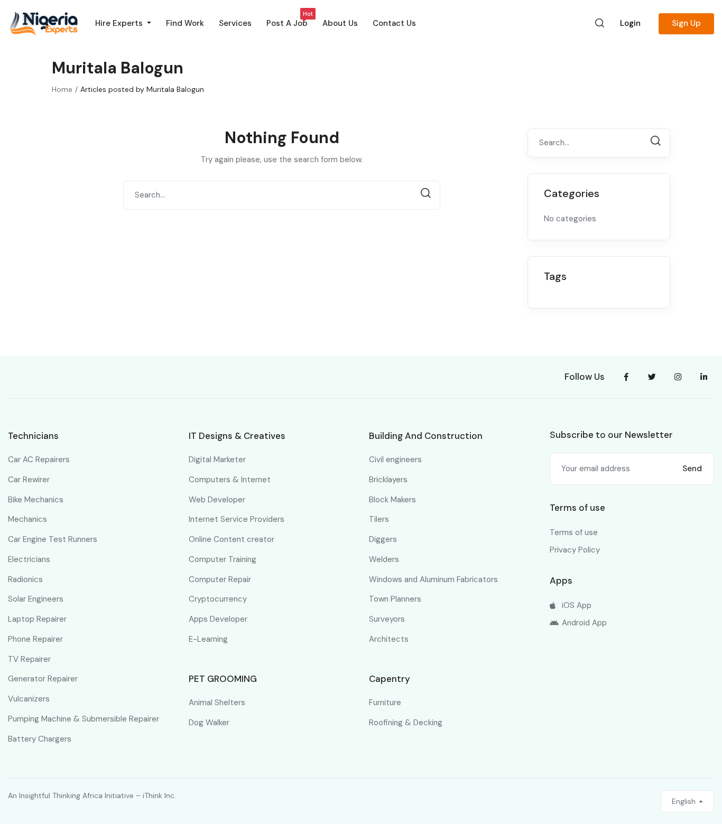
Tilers (379, 519)
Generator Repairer (43, 678)
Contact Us (394, 23)
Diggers (383, 539)
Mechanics (27, 519)
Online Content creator (231, 539)
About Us (340, 23)
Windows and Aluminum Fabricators (433, 579)
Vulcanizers (29, 699)
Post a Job (287, 21)
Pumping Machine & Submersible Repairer (83, 719)
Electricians (29, 559)
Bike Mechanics (35, 499)
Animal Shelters (217, 702)
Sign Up (686, 23)
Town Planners (395, 599)
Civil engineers (395, 459)
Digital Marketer (217, 459)
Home (62, 89)
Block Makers (392, 499)
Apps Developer (218, 619)
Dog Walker (209, 722)
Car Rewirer (29, 479)
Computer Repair (220, 579)
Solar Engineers (35, 599)
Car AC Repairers (39, 459)
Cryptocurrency (218, 599)
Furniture (385, 702)
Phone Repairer (35, 639)
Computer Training (222, 559)
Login (630, 23)
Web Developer (217, 499)
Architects (389, 639)
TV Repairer (29, 659)
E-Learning (208, 639)
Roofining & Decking (405, 722)
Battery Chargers (39, 739)
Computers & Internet (230, 479)
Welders (384, 559)
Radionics (25, 579)
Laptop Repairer (37, 619)
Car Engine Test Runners (52, 539)
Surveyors (387, 619)
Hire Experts (120, 23)
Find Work (185, 23)
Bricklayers (388, 479)
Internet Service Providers (236, 519)
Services (235, 23)
